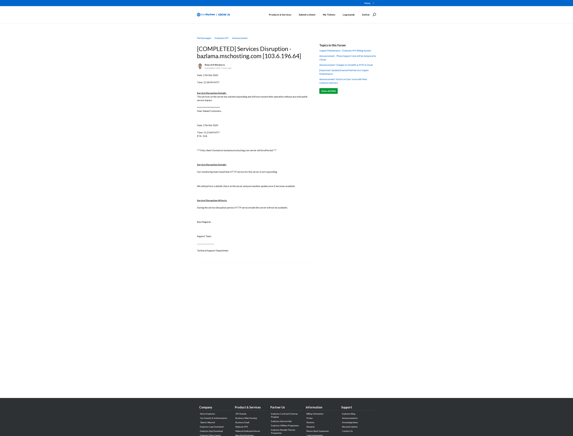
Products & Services (280, 14)
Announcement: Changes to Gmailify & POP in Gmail (346, 64)
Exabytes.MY (222, 38)
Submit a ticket (307, 14)
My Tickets (329, 14)
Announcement (240, 38)
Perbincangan (204, 38)
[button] (374, 15)
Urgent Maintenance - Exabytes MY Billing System (345, 50)
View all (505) (328, 90)
